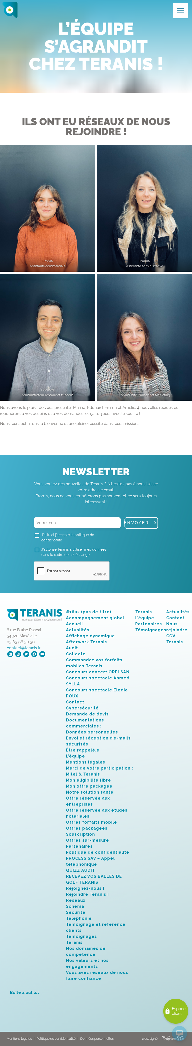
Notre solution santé (90, 792)
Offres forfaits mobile (91, 822)
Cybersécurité (82, 708)
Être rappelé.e (83, 750)
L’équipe (75, 756)
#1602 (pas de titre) (88, 612)
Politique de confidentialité (97, 852)
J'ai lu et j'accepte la (67, 537)
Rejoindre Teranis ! (87, 894)
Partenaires (79, 846)
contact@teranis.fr (23, 648)
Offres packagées (87, 828)
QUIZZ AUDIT (80, 870)
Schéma (75, 906)
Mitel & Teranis (83, 774)
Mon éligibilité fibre (88, 780)
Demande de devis (87, 714)
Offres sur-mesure (87, 840)
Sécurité (76, 912)
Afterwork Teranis (86, 642)
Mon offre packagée (89, 786)
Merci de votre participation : (99, 768)
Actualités (78, 630)
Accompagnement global (95, 618)
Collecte (76, 654)
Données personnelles (92, 732)
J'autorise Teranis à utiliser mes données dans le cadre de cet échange (73, 552)
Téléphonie (79, 918)
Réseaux (76, 900)
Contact (75, 702)
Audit (72, 648)
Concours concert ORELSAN (98, 672)
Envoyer (137, 523)
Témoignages (81, 936)
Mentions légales (85, 762)
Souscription (80, 834)
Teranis (74, 942)
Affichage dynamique (90, 636)
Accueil (74, 624)
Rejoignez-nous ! (85, 888)
